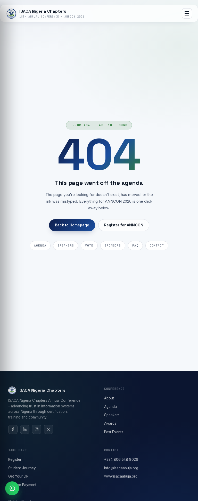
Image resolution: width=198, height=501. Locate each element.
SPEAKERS (65, 245)
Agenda (110, 407)
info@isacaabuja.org (121, 468)
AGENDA (40, 245)
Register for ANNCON (123, 225)
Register (14, 459)
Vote (12, 493)
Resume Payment (22, 485)
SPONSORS (113, 245)
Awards (110, 423)
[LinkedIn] (24, 429)
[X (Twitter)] (48, 429)
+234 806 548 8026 (121, 459)
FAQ (135, 245)
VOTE (89, 245)
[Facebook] (13, 429)
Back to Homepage (72, 225)
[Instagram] (36, 429)
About (109, 398)
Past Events (113, 432)
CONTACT (157, 245)
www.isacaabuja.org (120, 476)
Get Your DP (18, 476)
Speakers (112, 415)
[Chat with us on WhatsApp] (12, 488)
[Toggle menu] (187, 13)
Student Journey (22, 468)
